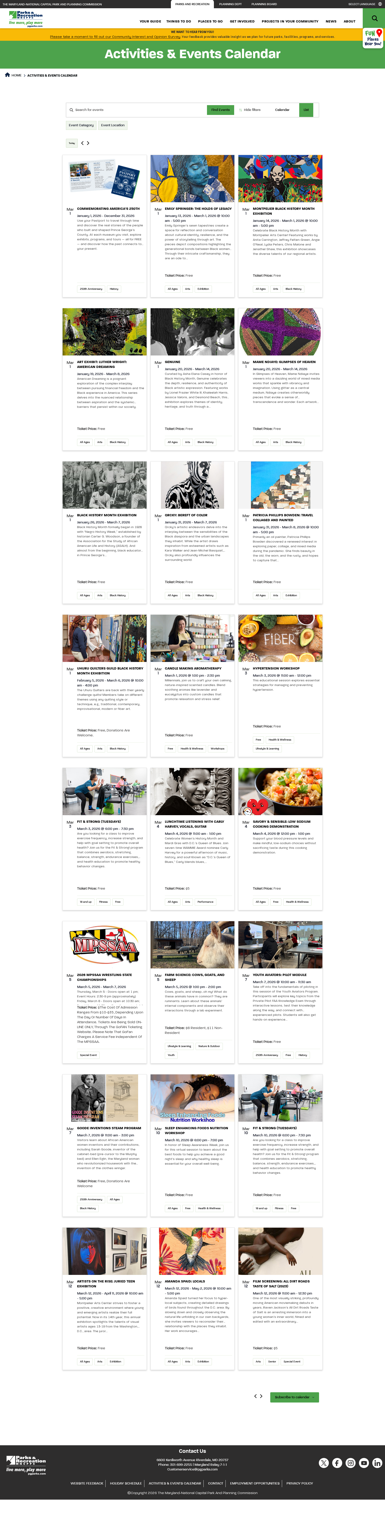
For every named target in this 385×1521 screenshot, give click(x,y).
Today (72, 143)
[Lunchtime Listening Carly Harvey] (193, 791)
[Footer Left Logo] (26, 1464)
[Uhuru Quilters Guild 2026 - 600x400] (105, 638)
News (331, 21)
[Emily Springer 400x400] (193, 178)
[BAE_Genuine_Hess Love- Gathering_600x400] (193, 331)
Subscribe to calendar (292, 1397)
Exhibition (203, 289)
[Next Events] (88, 143)
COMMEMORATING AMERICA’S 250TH (108, 209)
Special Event (88, 1055)
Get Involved (242, 21)
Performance (205, 902)
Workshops (217, 748)
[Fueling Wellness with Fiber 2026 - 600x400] (280, 638)
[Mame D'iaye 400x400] (280, 331)
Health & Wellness (192, 748)
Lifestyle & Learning (267, 748)
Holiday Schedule (126, 1483)
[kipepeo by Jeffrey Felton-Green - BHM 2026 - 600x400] (280, 178)
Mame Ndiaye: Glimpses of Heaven (284, 362)
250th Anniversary (91, 289)
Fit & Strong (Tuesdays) (99, 822)
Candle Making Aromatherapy (193, 668)
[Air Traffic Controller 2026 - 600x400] (280, 944)
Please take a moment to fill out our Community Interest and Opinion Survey (115, 37)
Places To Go (210, 21)
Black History (293, 289)
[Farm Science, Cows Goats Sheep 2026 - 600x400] (193, 944)
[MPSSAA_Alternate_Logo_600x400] (105, 944)
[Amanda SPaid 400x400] (193, 1251)
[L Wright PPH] (105, 331)
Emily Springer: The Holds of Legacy (198, 209)
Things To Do (178, 21)
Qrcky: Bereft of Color (186, 515)
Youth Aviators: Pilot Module (280, 975)
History (114, 289)
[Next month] (261, 1396)
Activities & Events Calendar (175, 1483)
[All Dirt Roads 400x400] (280, 1251)
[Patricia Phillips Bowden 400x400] (280, 485)
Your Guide (150, 21)
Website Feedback (87, 1483)
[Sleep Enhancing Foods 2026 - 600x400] (193, 1098)
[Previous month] (255, 1396)
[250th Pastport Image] (105, 178)
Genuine (172, 362)
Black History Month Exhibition (107, 515)
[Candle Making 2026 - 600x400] (193, 638)
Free (170, 748)
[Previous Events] (82, 143)
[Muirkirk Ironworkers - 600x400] (105, 485)
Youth (171, 1055)
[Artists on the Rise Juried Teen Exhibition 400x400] (105, 1251)
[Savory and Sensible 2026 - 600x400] (280, 791)
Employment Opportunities (255, 1483)
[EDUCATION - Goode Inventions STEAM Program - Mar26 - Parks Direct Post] (105, 1098)
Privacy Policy (300, 1483)
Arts (187, 289)
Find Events (220, 110)
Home (16, 75)
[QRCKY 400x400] (193, 485)
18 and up (86, 902)
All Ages (173, 289)
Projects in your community (290, 21)
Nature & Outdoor (209, 1046)
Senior (272, 1361)
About (349, 21)
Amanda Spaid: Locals (185, 1281)
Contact (215, 1483)
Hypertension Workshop (276, 668)
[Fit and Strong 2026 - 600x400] (105, 791)
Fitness (103, 902)
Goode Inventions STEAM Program (109, 1128)
